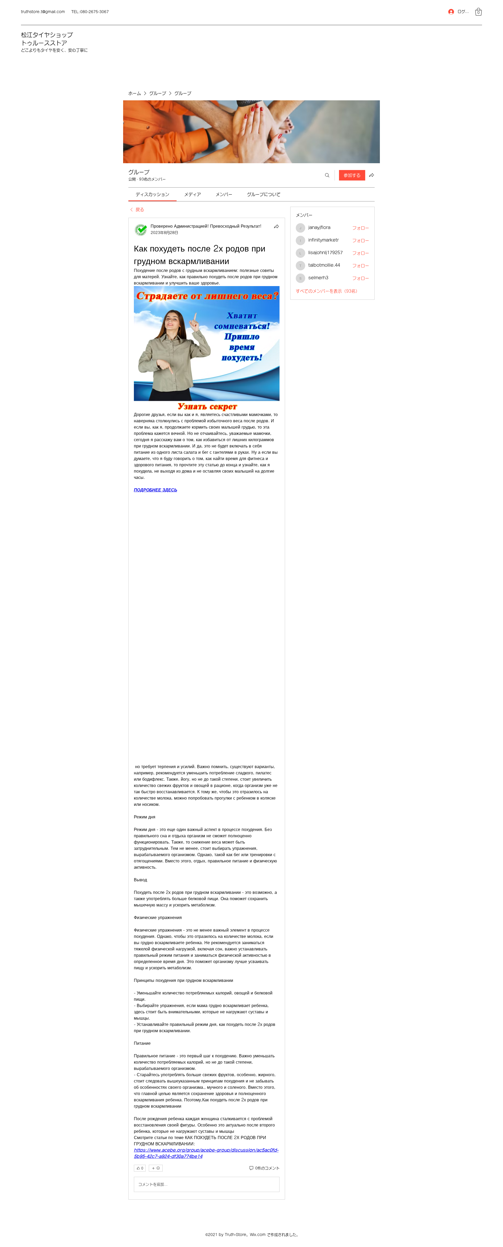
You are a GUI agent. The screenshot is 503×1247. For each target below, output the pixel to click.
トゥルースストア (44, 43)
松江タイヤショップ (47, 35)
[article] (206, 709)
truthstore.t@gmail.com (43, 12)
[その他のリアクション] (156, 1168)
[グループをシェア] (371, 175)
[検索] (327, 175)
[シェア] (276, 226)
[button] (478, 12)
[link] (152, 194)
